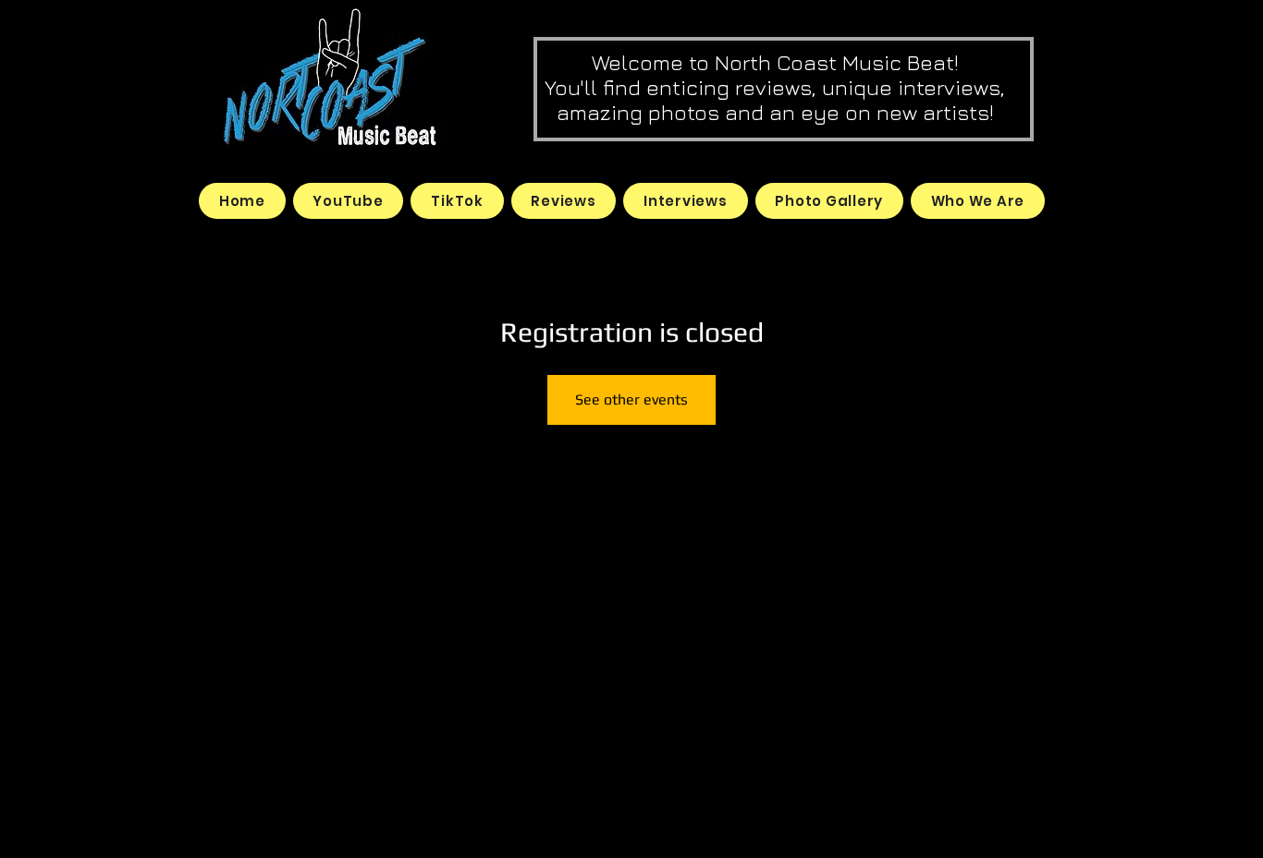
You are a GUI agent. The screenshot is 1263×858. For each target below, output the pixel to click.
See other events (631, 399)
